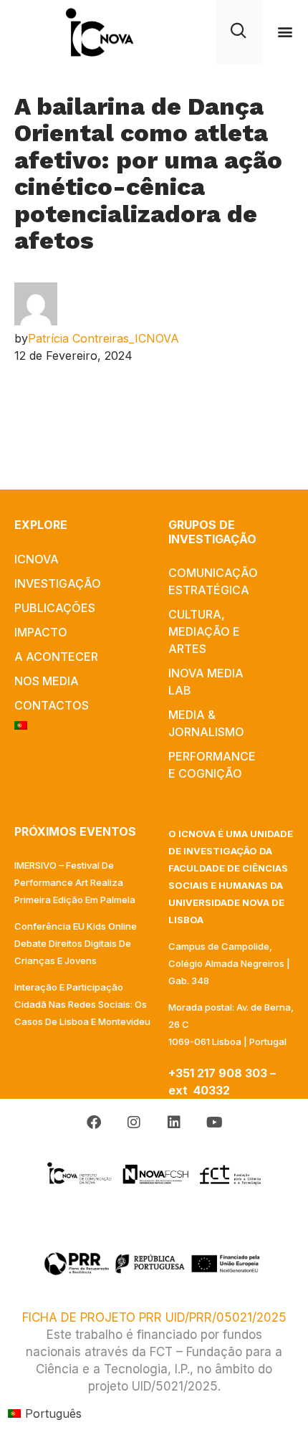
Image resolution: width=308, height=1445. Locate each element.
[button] (285, 32)
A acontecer (56, 656)
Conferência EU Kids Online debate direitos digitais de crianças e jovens (75, 943)
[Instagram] (134, 1122)
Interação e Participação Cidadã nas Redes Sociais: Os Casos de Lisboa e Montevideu (82, 1004)
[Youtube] (214, 1122)
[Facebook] (94, 1122)
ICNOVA (36, 559)
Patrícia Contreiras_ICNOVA (103, 338)
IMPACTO (40, 632)
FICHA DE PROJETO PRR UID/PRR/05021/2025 (154, 1317)
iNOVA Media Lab (206, 681)
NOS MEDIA (46, 681)
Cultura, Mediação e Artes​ (204, 631)
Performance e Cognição (212, 765)
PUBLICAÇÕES (54, 608)
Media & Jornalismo (206, 723)
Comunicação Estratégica (213, 581)
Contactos (51, 705)
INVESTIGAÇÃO (57, 583)
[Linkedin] (174, 1122)
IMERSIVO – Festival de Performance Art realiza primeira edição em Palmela (74, 882)
